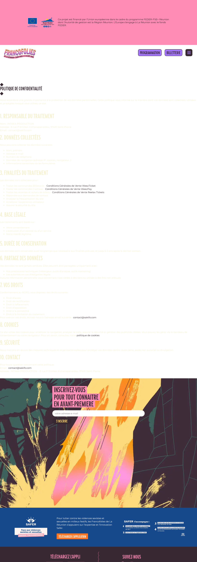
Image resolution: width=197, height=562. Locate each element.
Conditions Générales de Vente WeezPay (68, 189)
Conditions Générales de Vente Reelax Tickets (78, 192)
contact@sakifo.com (84, 317)
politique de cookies (88, 335)
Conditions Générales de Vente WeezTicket (71, 185)
